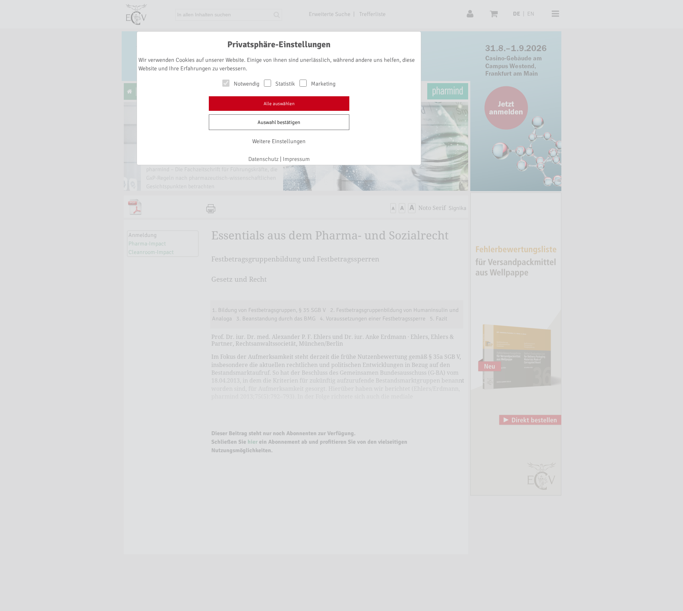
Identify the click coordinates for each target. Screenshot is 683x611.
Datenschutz (263, 159)
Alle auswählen (279, 104)
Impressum (296, 159)
